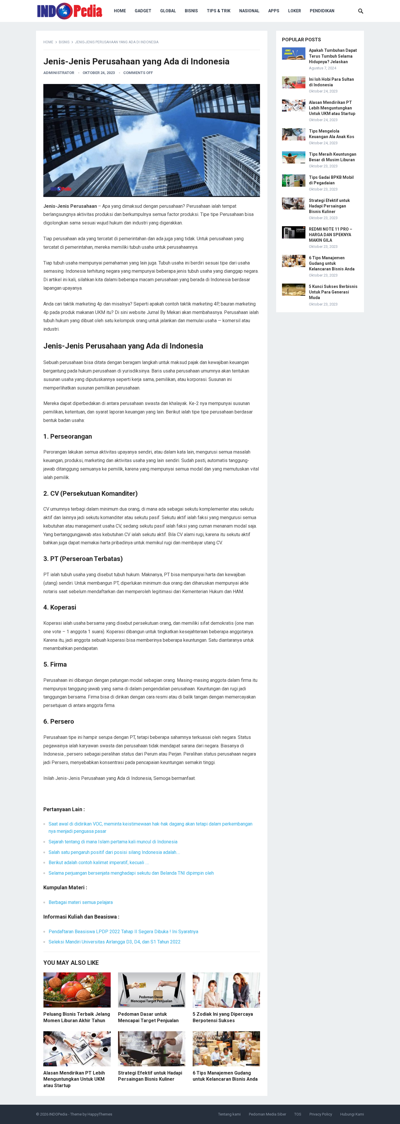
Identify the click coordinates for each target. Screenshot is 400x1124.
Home (48, 42)
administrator (58, 73)
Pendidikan (322, 10)
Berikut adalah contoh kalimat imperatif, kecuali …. (99, 862)
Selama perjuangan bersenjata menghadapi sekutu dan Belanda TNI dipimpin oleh (131, 873)
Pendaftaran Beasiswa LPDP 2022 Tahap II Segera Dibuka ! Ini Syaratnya (123, 931)
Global (168, 10)
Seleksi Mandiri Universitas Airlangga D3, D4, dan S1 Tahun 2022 (115, 942)
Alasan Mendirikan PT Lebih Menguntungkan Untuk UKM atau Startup (74, 1079)
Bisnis (191, 10)
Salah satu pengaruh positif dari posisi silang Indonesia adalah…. (114, 852)
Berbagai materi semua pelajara (81, 902)
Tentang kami (229, 1114)
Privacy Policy (321, 1114)
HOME (120, 10)
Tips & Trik (218, 10)
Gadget (143, 10)
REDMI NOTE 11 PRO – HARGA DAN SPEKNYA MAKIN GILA (330, 235)
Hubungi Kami (352, 1114)
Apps (273, 10)
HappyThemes (100, 1114)
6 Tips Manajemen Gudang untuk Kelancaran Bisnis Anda (332, 263)
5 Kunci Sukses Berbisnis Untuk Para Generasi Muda (333, 292)
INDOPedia (58, 1114)
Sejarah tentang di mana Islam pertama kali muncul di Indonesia (113, 842)
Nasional (249, 10)
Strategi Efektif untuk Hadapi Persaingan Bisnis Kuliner (329, 206)
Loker (294, 10)
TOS (297, 1114)
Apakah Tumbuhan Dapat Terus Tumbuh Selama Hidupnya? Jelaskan (333, 56)
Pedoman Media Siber (267, 1114)
